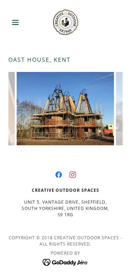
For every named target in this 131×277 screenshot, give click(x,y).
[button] (17, 22)
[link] (66, 22)
